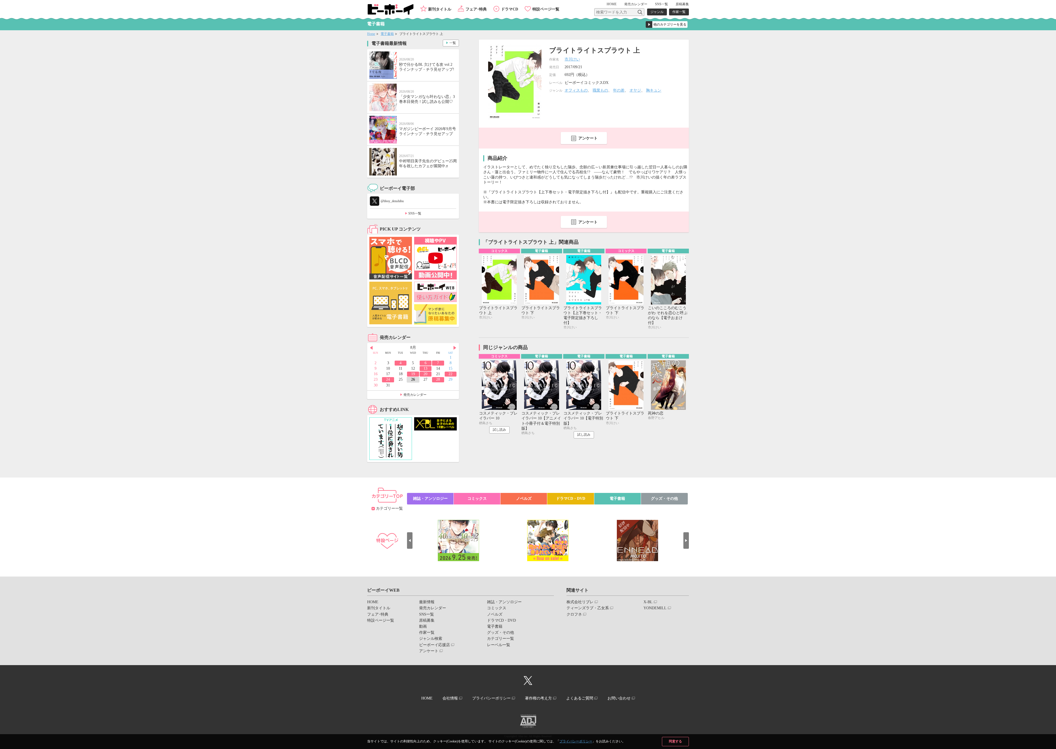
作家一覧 (679, 12)
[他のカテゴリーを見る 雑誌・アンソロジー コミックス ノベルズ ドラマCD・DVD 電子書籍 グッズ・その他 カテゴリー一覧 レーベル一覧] (667, 24)
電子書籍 (387, 34)
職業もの (600, 90)
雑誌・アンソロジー (430, 498)
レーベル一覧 (498, 645)
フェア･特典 (476, 9)
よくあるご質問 (579, 698)
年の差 (619, 90)
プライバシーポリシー (575, 741)
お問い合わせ (619, 698)
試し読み (499, 430)
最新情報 (427, 602)
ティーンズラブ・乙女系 (587, 608)
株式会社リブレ (579, 602)
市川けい (572, 59)
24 (388, 379)
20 (425, 374)
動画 (423, 626)
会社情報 (450, 698)
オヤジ (635, 90)
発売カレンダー (415, 395)
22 (450, 374)
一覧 (452, 43)
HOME (612, 4)
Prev (371, 348)
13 (425, 368)
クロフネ (574, 614)
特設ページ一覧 (545, 9)
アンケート (588, 138)
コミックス (477, 498)
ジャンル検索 (430, 638)
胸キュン (653, 90)
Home (371, 34)
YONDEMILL (655, 608)
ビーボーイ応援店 (434, 645)
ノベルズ (524, 498)
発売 (635, 4)
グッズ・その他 (664, 498)
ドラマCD (509, 9)
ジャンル (657, 12)
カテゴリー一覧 (389, 508)
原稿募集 (682, 4)
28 (438, 379)
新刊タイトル (439, 9)
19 (413, 374)
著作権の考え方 (538, 698)
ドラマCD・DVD (570, 498)
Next (455, 348)
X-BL (648, 602)
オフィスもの (576, 90)
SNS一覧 (661, 4)
